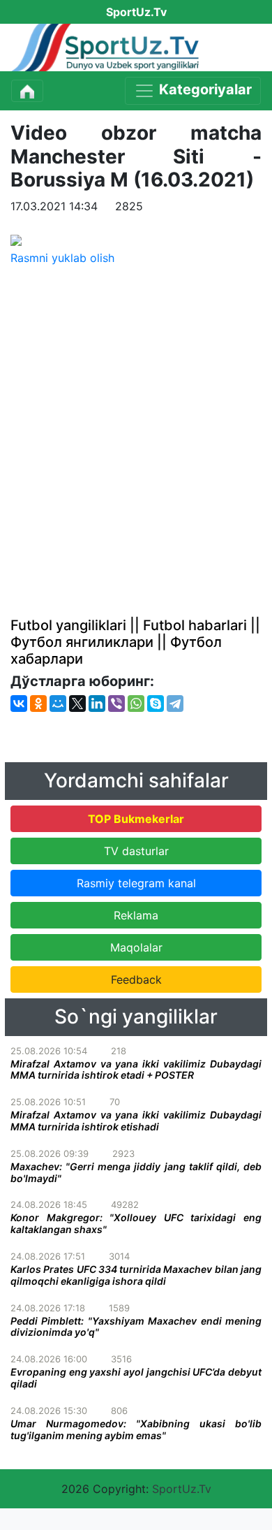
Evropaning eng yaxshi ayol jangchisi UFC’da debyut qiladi (136, 1378)
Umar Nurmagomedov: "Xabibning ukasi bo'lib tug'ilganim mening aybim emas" (136, 1429)
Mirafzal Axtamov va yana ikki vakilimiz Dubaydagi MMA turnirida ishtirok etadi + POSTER (136, 1069)
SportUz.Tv (181, 1489)
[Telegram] (175, 703)
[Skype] (155, 703)
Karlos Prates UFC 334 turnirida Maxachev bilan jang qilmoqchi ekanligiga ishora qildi (136, 1275)
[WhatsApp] (136, 703)
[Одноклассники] (38, 703)
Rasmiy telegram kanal (136, 883)
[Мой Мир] (58, 703)
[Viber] (116, 703)
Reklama (136, 915)
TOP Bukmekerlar (136, 819)
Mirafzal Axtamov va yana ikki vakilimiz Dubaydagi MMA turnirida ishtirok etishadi (136, 1120)
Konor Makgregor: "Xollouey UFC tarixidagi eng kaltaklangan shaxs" (136, 1223)
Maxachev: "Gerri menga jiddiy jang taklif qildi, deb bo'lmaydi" (136, 1172)
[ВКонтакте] (18, 703)
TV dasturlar (136, 851)
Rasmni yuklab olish (62, 258)
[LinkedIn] (97, 703)
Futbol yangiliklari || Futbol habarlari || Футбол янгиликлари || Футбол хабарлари (135, 642)
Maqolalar (136, 947)
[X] (77, 703)
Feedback (136, 979)
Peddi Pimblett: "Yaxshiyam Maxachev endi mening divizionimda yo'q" (136, 1327)
